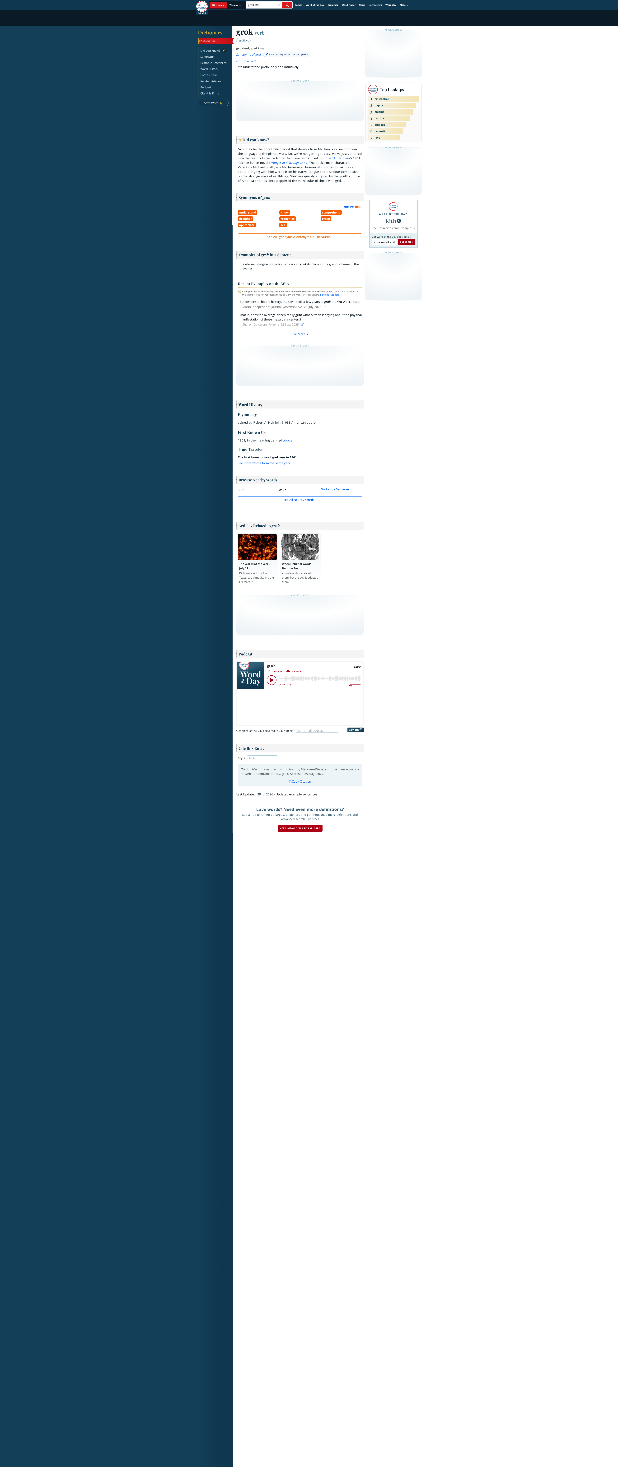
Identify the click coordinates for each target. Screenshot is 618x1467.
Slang (362, 4)
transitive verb (246, 61)
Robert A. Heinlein (336, 158)
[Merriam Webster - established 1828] (202, 4)
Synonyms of (249, 54)
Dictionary (210, 32)
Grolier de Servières (335, 489)
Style (241, 758)
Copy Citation (301, 781)
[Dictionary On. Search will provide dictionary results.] (227, 5)
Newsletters (375, 4)
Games (298, 4)
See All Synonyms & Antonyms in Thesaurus (299, 237)
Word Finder (349, 4)
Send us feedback (329, 294)
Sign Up (354, 730)
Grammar (333, 4)
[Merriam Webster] (393, 206)
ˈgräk (242, 40)
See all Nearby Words (298, 500)
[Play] (271, 680)
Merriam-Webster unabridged (300, 828)
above (287, 440)
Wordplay (390, 4)
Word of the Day (315, 4)
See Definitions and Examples (392, 228)
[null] (399, 221)
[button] (404, 5)
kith (391, 220)
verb (259, 32)
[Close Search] (279, 5)
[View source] (325, 307)
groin (241, 489)
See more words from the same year (264, 463)
